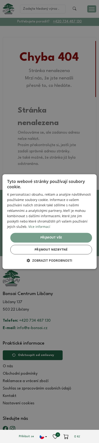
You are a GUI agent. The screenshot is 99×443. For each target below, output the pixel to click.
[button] (49, 260)
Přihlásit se (26, 436)
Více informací (39, 226)
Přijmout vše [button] (51, 237)
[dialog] (50, 221)
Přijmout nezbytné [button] (51, 249)
